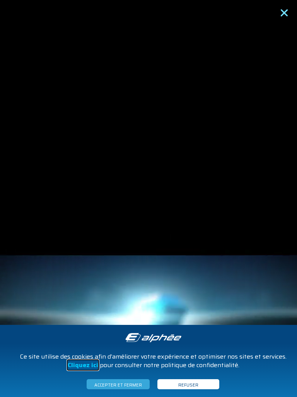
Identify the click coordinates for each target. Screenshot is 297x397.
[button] (284, 13)
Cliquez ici (83, 365)
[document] (148, 198)
